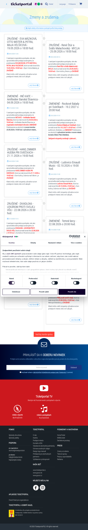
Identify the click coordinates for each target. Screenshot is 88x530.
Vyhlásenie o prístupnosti (41, 459)
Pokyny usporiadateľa (64, 456)
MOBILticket (61, 438)
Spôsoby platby (14, 438)
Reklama (60, 459)
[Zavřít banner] (85, 236)
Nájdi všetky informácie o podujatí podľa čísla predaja (44, 28)
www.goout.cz (37, 475)
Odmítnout (16, 292)
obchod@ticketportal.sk (17, 450)
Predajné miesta (38, 440)
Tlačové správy (62, 454)
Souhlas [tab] (12, 243)
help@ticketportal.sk (15, 457)
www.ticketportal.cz (39, 470)
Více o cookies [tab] (76, 243)
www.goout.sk (37, 473)
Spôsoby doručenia (15, 435)
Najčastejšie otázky (15, 460)
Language (62, 4)
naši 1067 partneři (14, 254)
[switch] (33, 283)
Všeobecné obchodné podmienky (44, 446)
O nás (35, 435)
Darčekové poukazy (63, 440)
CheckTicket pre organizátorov (19, 500)
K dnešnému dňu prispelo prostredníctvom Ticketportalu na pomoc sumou (28, 512)
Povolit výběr (44, 292)
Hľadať (51, 4)
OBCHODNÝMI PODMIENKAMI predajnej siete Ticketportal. (49, 372)
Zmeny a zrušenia (63, 451)
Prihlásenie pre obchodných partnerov (42, 455)
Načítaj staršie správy (44, 334)
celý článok (33, 85)
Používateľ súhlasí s (47, 372)
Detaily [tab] (33, 243)
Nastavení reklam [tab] (54, 243)
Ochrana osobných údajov (41, 448)
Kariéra (35, 438)
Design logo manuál (39, 451)
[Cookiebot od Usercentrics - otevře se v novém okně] (70, 236)
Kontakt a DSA (37, 443)
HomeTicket (61, 435)
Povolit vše (72, 292)
